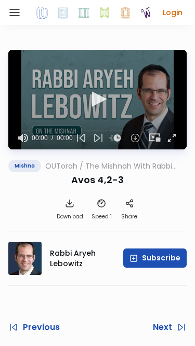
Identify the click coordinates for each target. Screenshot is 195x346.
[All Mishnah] (63, 12)
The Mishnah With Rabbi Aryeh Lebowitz (128, 166)
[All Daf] (125, 12)
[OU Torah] (42, 12)
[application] (97, 99)
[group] (23, 138)
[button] (173, 12)
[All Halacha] (83, 12)
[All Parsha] (104, 12)
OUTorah (61, 166)
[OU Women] (146, 12)
